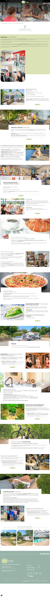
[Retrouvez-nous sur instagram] (44, 3)
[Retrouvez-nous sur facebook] (43, 3)
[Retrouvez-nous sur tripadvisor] (46, 3)
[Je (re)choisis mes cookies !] (1, 595)
